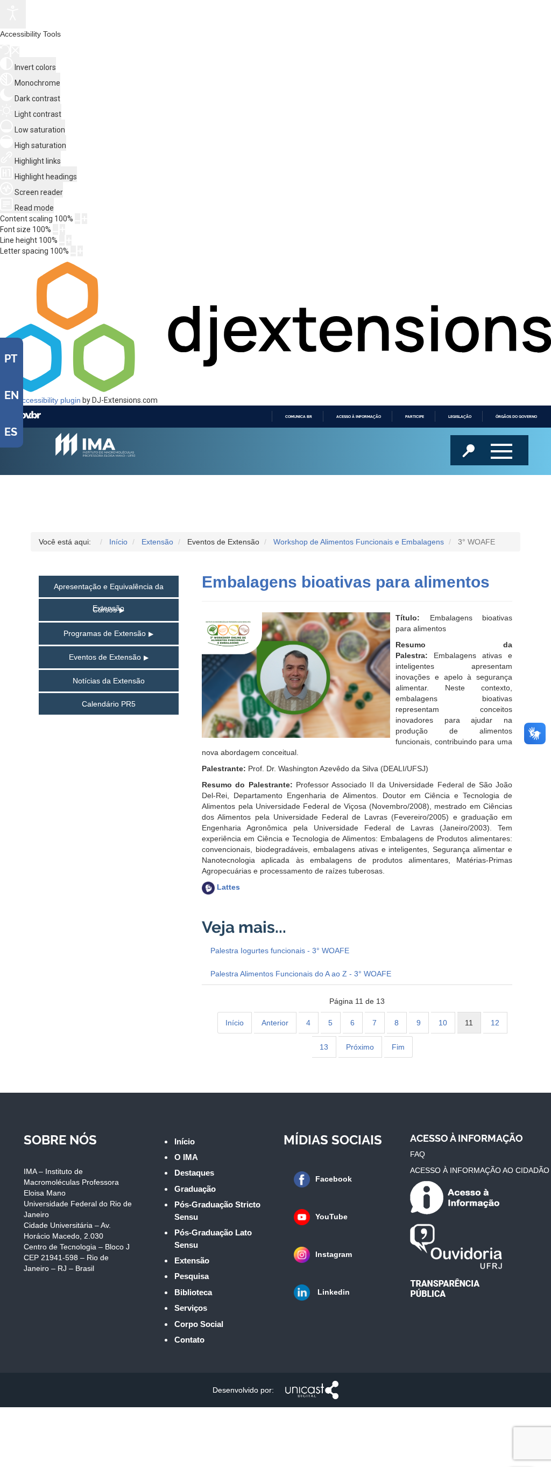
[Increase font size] (62, 229)
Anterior (275, 1022)
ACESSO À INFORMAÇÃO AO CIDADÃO (479, 1170)
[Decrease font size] (55, 229)
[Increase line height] (69, 240)
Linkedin (332, 1292)
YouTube (331, 1216)
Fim (398, 1047)
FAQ (417, 1154)
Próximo (360, 1047)
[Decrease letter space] (73, 251)
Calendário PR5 (109, 704)
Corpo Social (198, 1324)
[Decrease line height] (62, 240)
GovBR (27, 416)
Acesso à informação (358, 416)
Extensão (191, 1260)
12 (495, 1022)
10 (443, 1022)
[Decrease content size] (77, 218)
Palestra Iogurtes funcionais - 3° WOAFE (279, 950)
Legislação (459, 416)
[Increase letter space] (80, 251)
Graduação (195, 1188)
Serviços (190, 1307)
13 (324, 1047)
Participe (414, 416)
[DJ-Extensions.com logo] (275, 389)
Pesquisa (191, 1276)
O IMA (186, 1157)
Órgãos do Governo (516, 416)
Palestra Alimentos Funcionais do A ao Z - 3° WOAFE (300, 973)
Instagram (333, 1254)
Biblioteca (193, 1292)
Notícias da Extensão (109, 680)
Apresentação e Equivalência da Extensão (109, 589)
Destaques (194, 1172)
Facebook (333, 1179)
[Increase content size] (84, 218)
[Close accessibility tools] (15, 51)
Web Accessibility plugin (40, 400)
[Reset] (5, 51)
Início (234, 1022)
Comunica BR (298, 416)
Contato (189, 1339)
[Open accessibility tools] (13, 14)
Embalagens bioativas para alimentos (346, 582)
